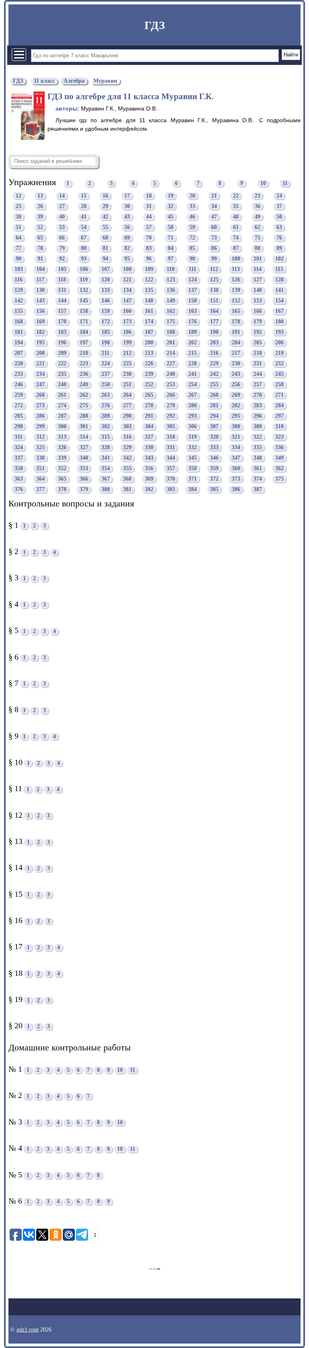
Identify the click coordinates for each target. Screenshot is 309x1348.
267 (192, 395)
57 (149, 228)
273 (40, 406)
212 (127, 353)
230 (236, 364)
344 (171, 458)
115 (279, 270)
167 (279, 311)
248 (62, 385)
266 (171, 395)
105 (62, 270)
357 (171, 469)
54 (84, 228)
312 (40, 437)
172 (105, 322)
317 (149, 437)
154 (279, 301)
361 (257, 469)
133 (105, 291)
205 (257, 343)
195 (40, 343)
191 (236, 332)
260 (40, 395)
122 (149, 280)
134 (127, 291)
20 (192, 196)
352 (62, 469)
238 (127, 374)
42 (105, 217)
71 (170, 238)
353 (84, 469)
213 (149, 353)
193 (279, 332)
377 (40, 490)
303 (127, 427)
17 (127, 196)
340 (84, 458)
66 (62, 238)
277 (127, 406)
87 (236, 249)
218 (257, 353)
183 (62, 332)
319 (192, 437)
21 (214, 196)
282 (236, 406)
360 (236, 469)
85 (192, 249)
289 (105, 416)
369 (149, 479)
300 (62, 427)
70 (149, 238)
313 (62, 437)
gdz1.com (27, 1330)
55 (105, 228)
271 (279, 395)
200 (149, 343)
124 (192, 280)
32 (170, 207)
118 (62, 280)
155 (18, 311)
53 (62, 228)
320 (214, 437)
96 (149, 259)
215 (192, 353)
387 (257, 490)
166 (257, 311)
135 (149, 291)
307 (214, 427)
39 (40, 217)
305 (171, 427)
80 (84, 249)
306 (192, 427)
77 (18, 249)
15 (84, 196)
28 (84, 207)
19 (170, 196)
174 (149, 322)
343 (149, 458)
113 (236, 270)
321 (236, 437)
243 (236, 374)
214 (171, 353)
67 (84, 238)
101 (257, 259)
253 (171, 385)
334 (236, 448)
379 (84, 490)
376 (18, 490)
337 (18, 458)
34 (214, 207)
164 (214, 311)
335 (257, 448)
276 (105, 406)
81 (105, 249)
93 (84, 259)
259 (18, 395)
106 (84, 270)
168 (18, 322)
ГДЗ (154, 25)
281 (214, 406)
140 (257, 291)
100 (236, 259)
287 (62, 416)
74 (236, 238)
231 (257, 364)
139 (236, 291)
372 (214, 479)
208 (40, 353)
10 (263, 183)
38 (18, 217)
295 (236, 416)
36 (257, 207)
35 (236, 207)
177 (214, 322)
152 (236, 301)
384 (192, 490)
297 (279, 416)
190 (214, 332)
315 (105, 437)
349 (279, 458)
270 (257, 395)
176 (192, 322)
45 (170, 217)
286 (40, 416)
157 (62, 311)
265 (149, 395)
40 (62, 217)
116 (18, 280)
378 (62, 490)
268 (214, 395)
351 (40, 469)
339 (62, 458)
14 (62, 196)
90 (18, 259)
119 (84, 280)
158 (84, 311)
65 (40, 238)
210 (84, 353)
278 (149, 406)
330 (149, 448)
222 (62, 364)
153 (257, 301)
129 (18, 291)
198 (105, 343)
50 (279, 217)
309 (257, 427)
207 (18, 353)
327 (84, 448)
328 (105, 448)
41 (84, 217)
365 (62, 479)
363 (18, 479)
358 (192, 469)
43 (127, 217)
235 (62, 374)
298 (18, 427)
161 (149, 311)
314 (84, 437)
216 (214, 353)
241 (192, 374)
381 (127, 490)
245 (279, 374)
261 (62, 395)
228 (192, 364)
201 (171, 343)
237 (105, 374)
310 (279, 427)
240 (171, 374)
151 (214, 301)
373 (236, 479)
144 (62, 301)
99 (214, 259)
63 (279, 228)
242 (214, 374)
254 (192, 385)
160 (127, 311)
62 (257, 228)
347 (236, 458)
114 (257, 270)
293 (192, 416)
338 (40, 458)
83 (149, 249)
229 (214, 364)
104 (40, 270)
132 (84, 291)
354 (105, 469)
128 (279, 280)
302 (105, 427)
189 (192, 332)
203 (214, 343)
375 (279, 479)
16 (105, 196)
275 (84, 406)
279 (171, 406)
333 (214, 448)
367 (105, 479)
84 (170, 249)
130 (40, 291)
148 (149, 301)
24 (279, 196)
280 (192, 406)
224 (105, 364)
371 (192, 479)
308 (236, 427)
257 (257, 385)
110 (171, 270)
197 (84, 343)
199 (127, 343)
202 (192, 343)
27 (62, 207)
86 (214, 249)
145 (84, 301)
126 (236, 280)
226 (149, 364)
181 (18, 332)
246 (18, 385)
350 (18, 469)
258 (279, 385)
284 (279, 406)
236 (84, 374)
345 (192, 458)
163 (192, 311)
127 (257, 280)
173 (127, 322)
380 (105, 490)
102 (279, 259)
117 (40, 280)
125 (214, 280)
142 (18, 301)
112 (214, 270)
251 (127, 385)
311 (18, 437)
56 (127, 228)
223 (84, 364)
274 (62, 406)
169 (40, 322)
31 (149, 207)
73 (214, 238)
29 (105, 207)
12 (18, 196)
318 (171, 437)
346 (214, 458)
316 (127, 437)
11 (285, 183)
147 (127, 301)
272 (18, 406)
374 (257, 479)
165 (236, 311)
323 (279, 437)
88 (257, 249)
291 (149, 416)
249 (84, 385)
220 (18, 364)
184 (84, 332)
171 (84, 322)
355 (127, 469)
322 (257, 437)
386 (236, 490)
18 (149, 196)
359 (214, 469)
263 (105, 395)
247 (40, 385)
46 (192, 217)
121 (127, 280)
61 (236, 228)
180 (279, 322)
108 (127, 270)
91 (40, 259)
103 (18, 270)
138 (214, 291)
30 (127, 207)
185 (105, 332)
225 (127, 364)
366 (84, 479)
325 (40, 448)
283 (257, 406)
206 (279, 343)
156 (40, 311)
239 (149, 374)
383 (171, 490)
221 (40, 364)
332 (192, 448)
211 (105, 353)
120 (105, 280)
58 (170, 228)
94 (105, 259)
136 (171, 291)
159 (105, 311)
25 (18, 207)
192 (257, 332)
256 (236, 385)
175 (171, 322)
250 (105, 385)
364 (40, 479)
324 (18, 448)
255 (214, 385)
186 (127, 332)
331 (171, 448)
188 (171, 332)
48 (236, 217)
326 (62, 448)
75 (257, 238)
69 (127, 238)
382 (149, 490)
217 (236, 353)
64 (18, 238)
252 (149, 385)
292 (171, 416)
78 (40, 249)
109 (149, 270)
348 (257, 458)
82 (127, 249)
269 (236, 395)
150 (192, 301)
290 (127, 416)
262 (84, 395)
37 (279, 207)
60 (214, 228)
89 (279, 249)
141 (279, 291)
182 (40, 332)
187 (149, 332)
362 (279, 469)
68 (105, 238)
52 (40, 228)
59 (192, 228)
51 (18, 228)
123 (171, 280)
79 (62, 249)
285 (18, 416)
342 (127, 458)
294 (214, 416)
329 (127, 448)
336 (279, 448)
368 (127, 479)
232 (279, 364)
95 (127, 259)
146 (105, 301)
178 (236, 322)
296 (257, 416)
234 (40, 374)
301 (84, 427)
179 (257, 322)
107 (105, 270)
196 (62, 343)
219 (279, 353)
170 (62, 322)
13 (40, 196)
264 (127, 395)
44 (149, 217)
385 (214, 490)
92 (62, 259)
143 (40, 301)
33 (192, 207)
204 (236, 343)
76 (279, 238)
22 (236, 196)
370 (171, 479)
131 (62, 291)
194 (18, 343)
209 (62, 353)
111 (192, 270)
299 (40, 427)
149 (171, 301)
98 (192, 259)
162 (171, 311)
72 (192, 238)
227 (171, 364)
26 (40, 207)
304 (149, 427)
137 (192, 291)
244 (257, 374)
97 (170, 259)
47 (214, 217)
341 (105, 458)
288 (84, 416)
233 (18, 374)
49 (257, 217)
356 (149, 469)
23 (257, 196)
